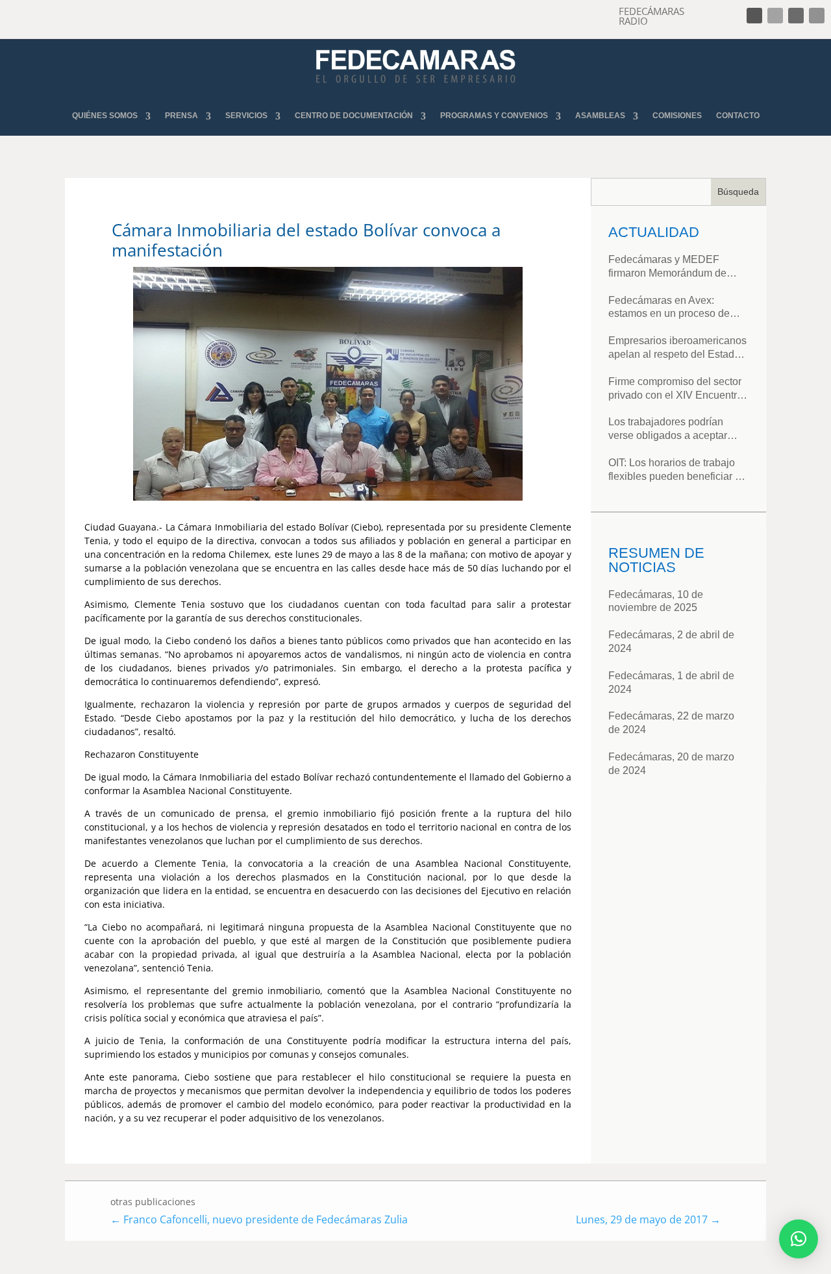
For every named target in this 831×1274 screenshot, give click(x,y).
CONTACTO (738, 116)
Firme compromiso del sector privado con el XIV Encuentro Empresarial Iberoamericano (675, 389)
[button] (798, 1238)
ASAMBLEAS (600, 116)
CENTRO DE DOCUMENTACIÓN (354, 116)
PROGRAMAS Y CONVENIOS (494, 116)
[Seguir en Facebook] (754, 15)
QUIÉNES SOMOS (105, 116)
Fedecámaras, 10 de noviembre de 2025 (655, 601)
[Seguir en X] (775, 15)
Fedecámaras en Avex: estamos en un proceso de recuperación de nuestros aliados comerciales (669, 308)
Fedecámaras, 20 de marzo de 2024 (671, 763)
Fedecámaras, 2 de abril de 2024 (671, 641)
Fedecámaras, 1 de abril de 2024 (671, 682)
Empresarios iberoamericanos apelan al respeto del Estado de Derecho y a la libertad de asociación (677, 348)
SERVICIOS (246, 116)
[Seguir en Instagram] (796, 15)
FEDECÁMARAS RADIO (651, 16)
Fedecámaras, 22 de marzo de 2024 (671, 722)
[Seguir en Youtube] (817, 15)
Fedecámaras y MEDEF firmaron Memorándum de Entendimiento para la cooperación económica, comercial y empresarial (667, 267)
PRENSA (181, 116)
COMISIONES (677, 116)
